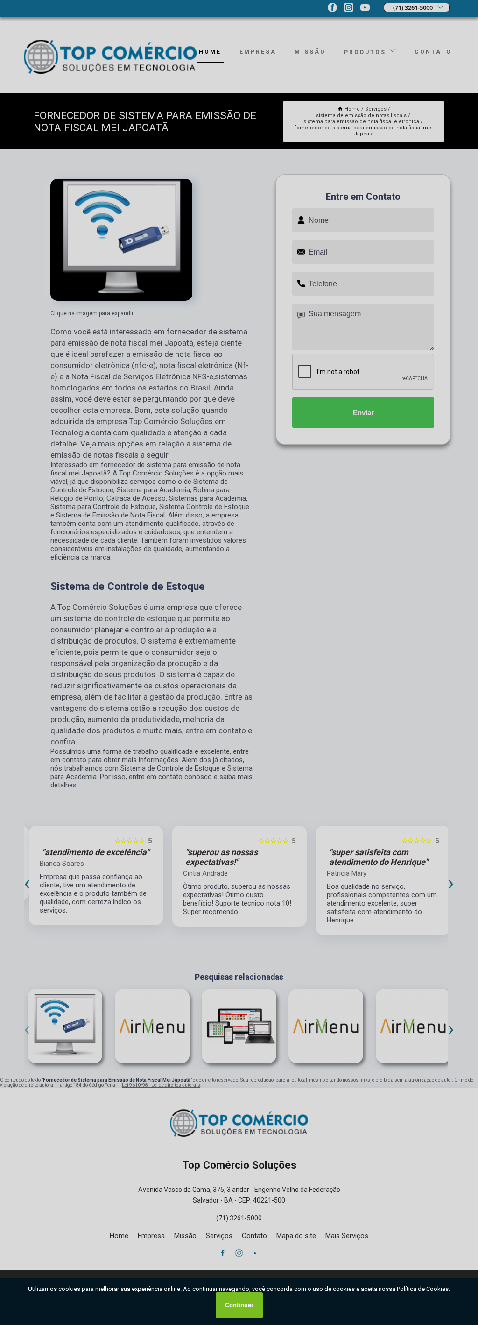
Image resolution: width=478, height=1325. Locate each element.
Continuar (239, 1305)
